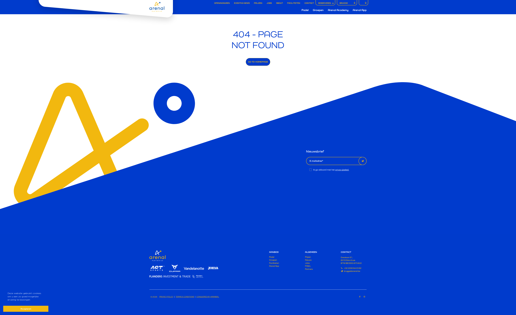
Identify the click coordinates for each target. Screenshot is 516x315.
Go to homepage (258, 62)
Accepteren (26, 309)
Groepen (318, 10)
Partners (309, 269)
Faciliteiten (293, 3)
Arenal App (360, 10)
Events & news (242, 3)
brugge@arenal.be (352, 271)
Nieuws (308, 260)
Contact (309, 3)
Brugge (344, 3)
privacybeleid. (342, 170)
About (279, 3)
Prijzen (258, 3)
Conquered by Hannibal (207, 297)
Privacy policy (166, 297)
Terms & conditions (185, 297)
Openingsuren (222, 3)
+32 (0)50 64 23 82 (352, 268)
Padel (305, 10)
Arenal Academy (338, 10)
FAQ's (307, 266)
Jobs (269, 3)
